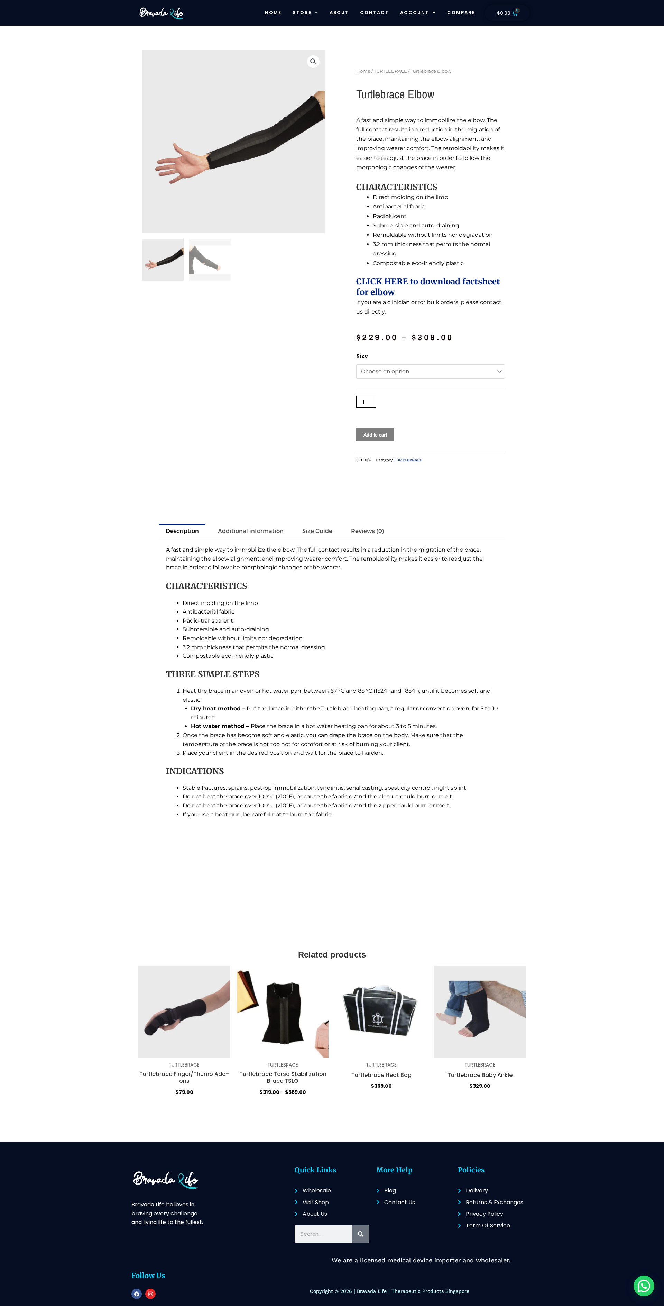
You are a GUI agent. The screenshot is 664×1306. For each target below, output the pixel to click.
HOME (273, 12)
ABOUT (339, 12)
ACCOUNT (414, 12)
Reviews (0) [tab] (367, 531)
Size (362, 356)
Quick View (184, 1109)
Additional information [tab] (251, 531)
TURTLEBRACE (390, 71)
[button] (313, 61)
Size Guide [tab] (317, 531)
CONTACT (374, 12)
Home (363, 71)
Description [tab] (182, 531)
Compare (461, 12)
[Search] (360, 1234)
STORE (302, 12)
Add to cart (375, 434)
